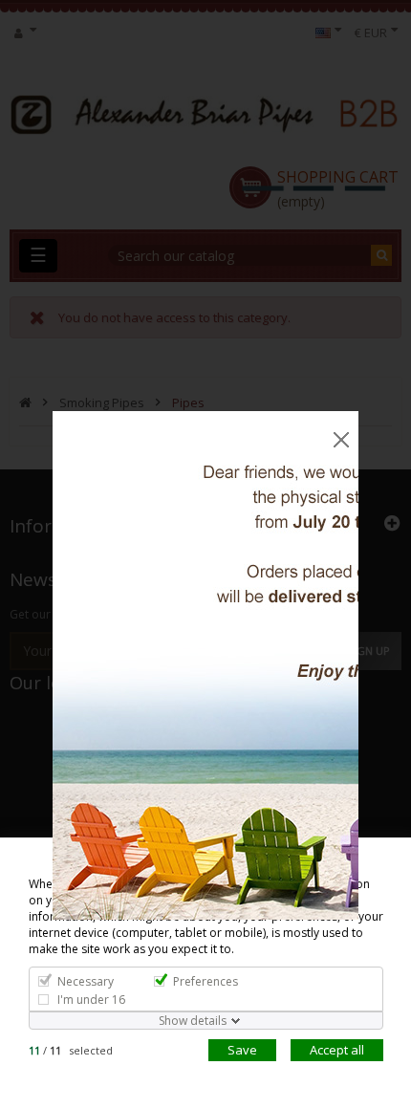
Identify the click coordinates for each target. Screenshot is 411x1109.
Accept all (337, 1049)
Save (242, 1049)
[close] (341, 425)
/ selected (71, 1050)
